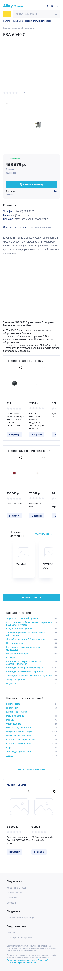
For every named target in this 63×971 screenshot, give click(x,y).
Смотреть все (42, 534)
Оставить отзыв (31, 597)
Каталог (7, 21)
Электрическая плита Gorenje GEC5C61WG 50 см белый (19, 840)
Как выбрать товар (16, 888)
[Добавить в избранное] (23, 93)
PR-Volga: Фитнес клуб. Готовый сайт (42, 838)
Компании (18, 21)
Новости (11, 932)
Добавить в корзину (31, 184)
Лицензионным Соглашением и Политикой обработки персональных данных (27, 961)
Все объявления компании (31, 769)
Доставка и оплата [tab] (41, 227)
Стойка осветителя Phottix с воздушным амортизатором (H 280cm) (36, 421)
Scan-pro (10, 191)
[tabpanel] (31, 245)
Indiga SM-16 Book (35, 505)
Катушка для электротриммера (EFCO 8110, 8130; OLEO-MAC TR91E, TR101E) (14, 419)
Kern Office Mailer (14, 503)
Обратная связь (15, 892)
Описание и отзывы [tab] (14, 227)
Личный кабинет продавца (20, 917)
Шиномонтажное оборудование (19, 28)
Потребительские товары (38, 21)
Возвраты (12, 903)
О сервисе (12, 897)
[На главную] (8, 6)
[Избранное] (46, 6)
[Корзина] (51, 6)
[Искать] (56, 14)
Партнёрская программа (19, 937)
